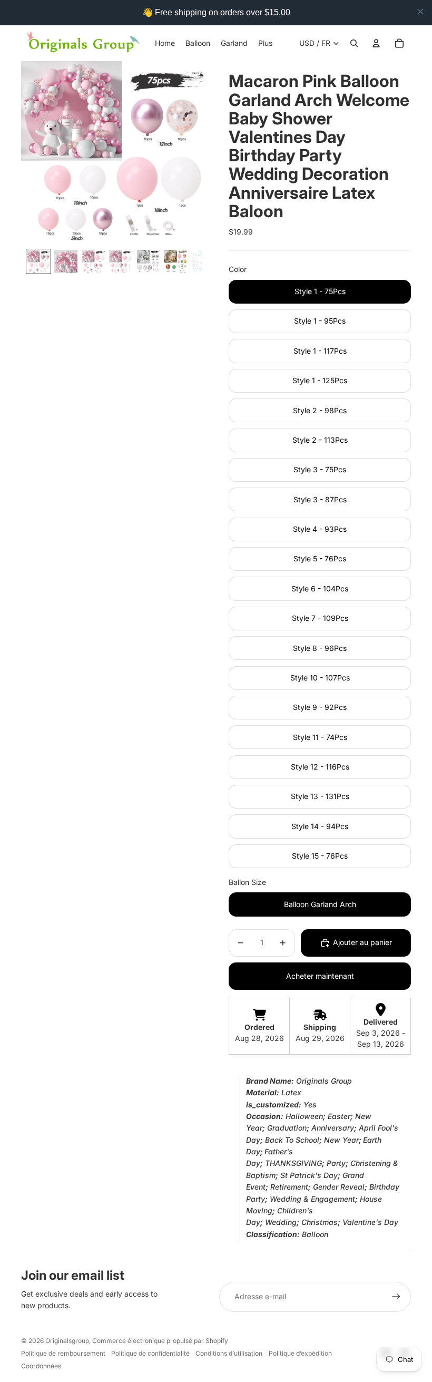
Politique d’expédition (300, 1353)
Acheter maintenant (320, 975)
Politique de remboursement (63, 1353)
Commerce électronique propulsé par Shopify (160, 1341)
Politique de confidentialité (150, 1353)
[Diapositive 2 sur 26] (65, 261)
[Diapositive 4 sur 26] (120, 261)
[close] (420, 11)
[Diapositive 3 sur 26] (93, 261)
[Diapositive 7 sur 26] (202, 261)
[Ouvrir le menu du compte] (376, 43)
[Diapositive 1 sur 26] (38, 261)
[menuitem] (265, 43)
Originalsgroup (67, 1341)
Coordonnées (41, 1366)
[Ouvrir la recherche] (354, 43)
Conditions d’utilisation (228, 1353)
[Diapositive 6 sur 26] (175, 261)
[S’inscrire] (396, 1297)
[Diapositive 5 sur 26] (148, 261)
